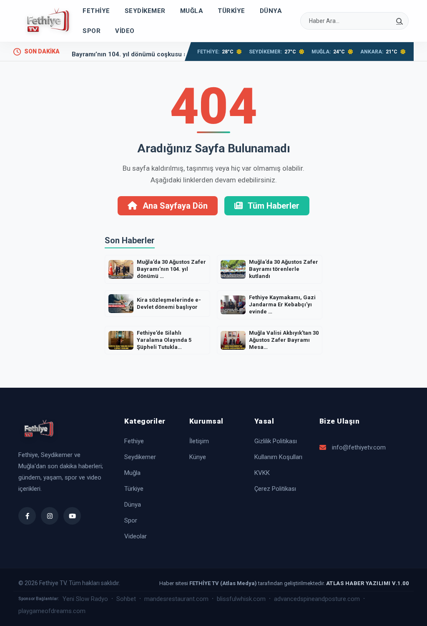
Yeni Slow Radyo (85, 599)
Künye (197, 457)
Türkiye (231, 11)
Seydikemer (145, 11)
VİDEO (125, 31)
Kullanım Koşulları (278, 457)
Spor (91, 31)
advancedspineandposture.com (317, 599)
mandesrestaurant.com (176, 599)
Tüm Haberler (272, 206)
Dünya (271, 11)
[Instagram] (49, 516)
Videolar (135, 536)
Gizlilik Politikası (275, 441)
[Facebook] (27, 516)
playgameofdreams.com (51, 611)
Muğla (191, 11)
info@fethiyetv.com (359, 447)
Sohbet (126, 599)
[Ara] (399, 21)
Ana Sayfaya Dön (174, 206)
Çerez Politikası (275, 488)
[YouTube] (72, 516)
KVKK (262, 473)
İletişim (199, 441)
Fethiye (96, 11)
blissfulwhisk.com (241, 599)
